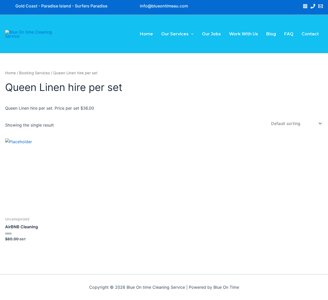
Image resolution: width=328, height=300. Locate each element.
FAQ (288, 34)
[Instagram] (305, 6)
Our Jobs (211, 34)
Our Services (175, 34)
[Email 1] (320, 6)
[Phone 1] (313, 6)
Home (146, 34)
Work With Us (243, 34)
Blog (271, 34)
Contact (310, 34)
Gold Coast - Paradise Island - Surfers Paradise (61, 5)
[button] (164, 6)
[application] (191, 34)
